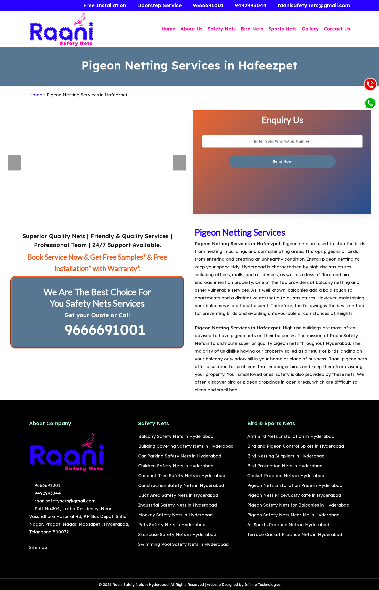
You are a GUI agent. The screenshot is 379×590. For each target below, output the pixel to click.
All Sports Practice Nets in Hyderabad (288, 524)
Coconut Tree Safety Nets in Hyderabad (181, 475)
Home (35, 94)
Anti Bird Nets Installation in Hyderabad (290, 436)
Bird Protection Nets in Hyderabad (285, 465)
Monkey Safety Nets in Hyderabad (175, 514)
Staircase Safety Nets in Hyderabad (177, 534)
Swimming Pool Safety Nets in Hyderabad (183, 544)
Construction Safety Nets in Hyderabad (181, 485)
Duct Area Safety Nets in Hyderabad (178, 495)
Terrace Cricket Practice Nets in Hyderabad (294, 534)
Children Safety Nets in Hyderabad (175, 465)
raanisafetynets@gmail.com (64, 500)
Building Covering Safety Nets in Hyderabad (186, 446)
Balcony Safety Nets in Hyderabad (175, 436)
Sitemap (38, 547)
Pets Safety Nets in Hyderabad (171, 524)
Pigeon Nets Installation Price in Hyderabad (294, 485)
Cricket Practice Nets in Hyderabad (285, 475)
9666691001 (102, 329)
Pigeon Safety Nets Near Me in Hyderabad (293, 514)
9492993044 (47, 493)
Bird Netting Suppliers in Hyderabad (286, 456)
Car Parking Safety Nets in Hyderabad (179, 456)
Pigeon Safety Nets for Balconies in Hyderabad (298, 505)
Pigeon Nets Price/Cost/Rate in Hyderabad (294, 495)
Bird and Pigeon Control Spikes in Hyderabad (295, 446)
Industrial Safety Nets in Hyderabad (177, 505)
